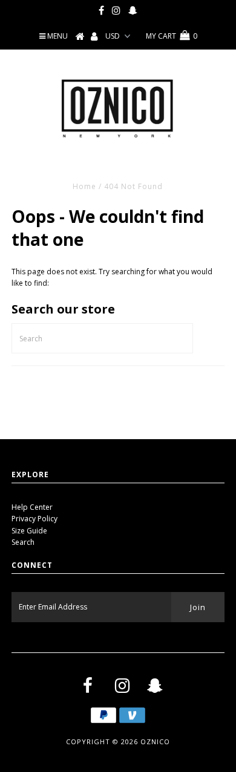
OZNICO (155, 741)
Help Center (32, 507)
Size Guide (29, 531)
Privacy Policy (34, 518)
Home (84, 186)
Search (22, 542)
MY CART (171, 36)
